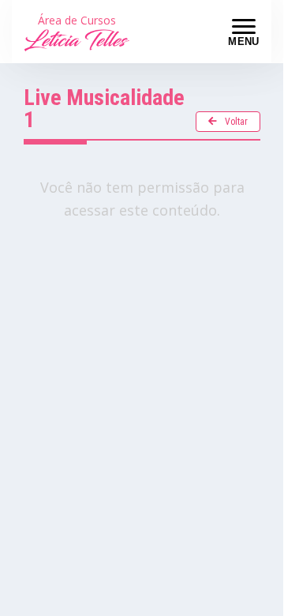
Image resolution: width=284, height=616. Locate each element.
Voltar (236, 121)
